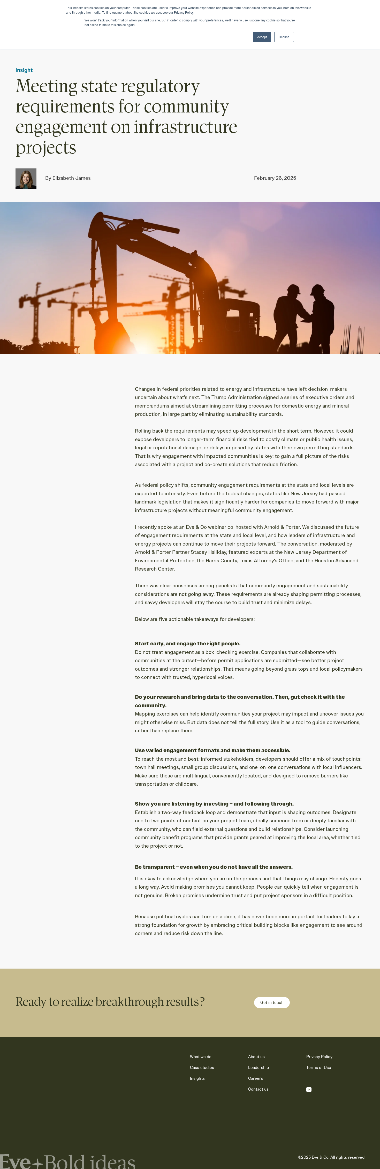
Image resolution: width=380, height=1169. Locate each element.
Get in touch (272, 1002)
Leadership (258, 1067)
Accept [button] (262, 37)
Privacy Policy (319, 1057)
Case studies (202, 1067)
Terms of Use (318, 1067)
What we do (200, 1057)
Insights (197, 1078)
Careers (255, 1078)
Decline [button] (284, 37)
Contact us (258, 1089)
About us (256, 1057)
